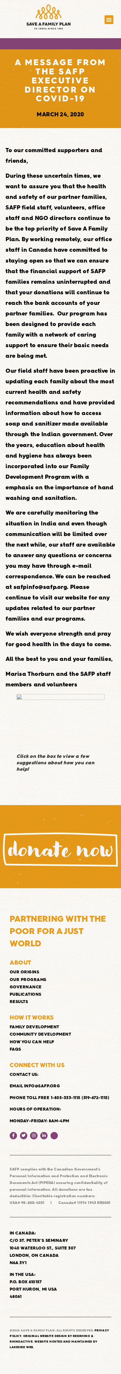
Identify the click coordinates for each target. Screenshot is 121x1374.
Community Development (40, 1034)
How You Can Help (32, 1042)
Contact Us (23, 1074)
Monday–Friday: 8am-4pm (39, 1121)
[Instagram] (33, 1135)
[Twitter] (23, 1135)
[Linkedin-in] (44, 1135)
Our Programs (28, 979)
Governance (26, 987)
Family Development (34, 1027)
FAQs (15, 1049)
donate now (60, 849)
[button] (109, 19)
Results (19, 1002)
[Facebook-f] (13, 1135)
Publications (25, 994)
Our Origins (24, 972)
